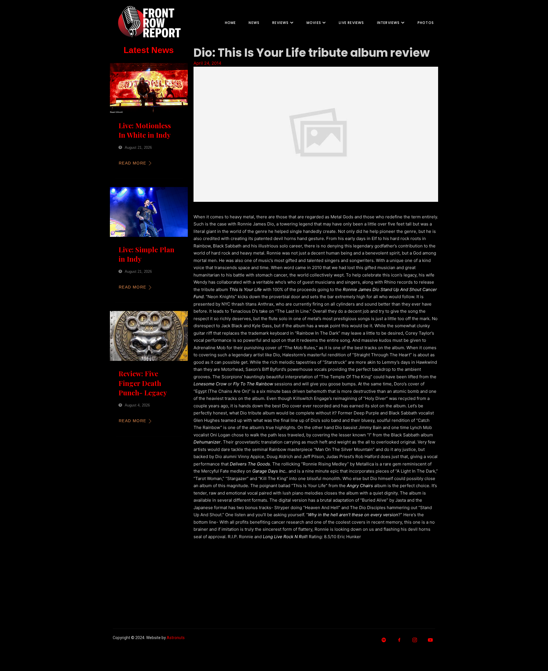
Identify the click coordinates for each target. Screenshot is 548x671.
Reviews (280, 22)
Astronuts (176, 638)
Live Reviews (351, 22)
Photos (426, 22)
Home (230, 22)
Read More (132, 163)
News (254, 22)
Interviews (388, 22)
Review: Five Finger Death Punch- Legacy (142, 383)
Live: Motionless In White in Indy (144, 130)
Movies (314, 22)
